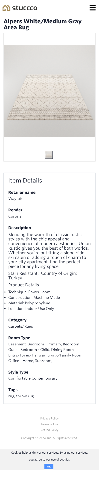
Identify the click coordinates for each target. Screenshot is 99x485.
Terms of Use (49, 424)
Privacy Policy (49, 418)
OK (49, 466)
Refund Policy (49, 430)
